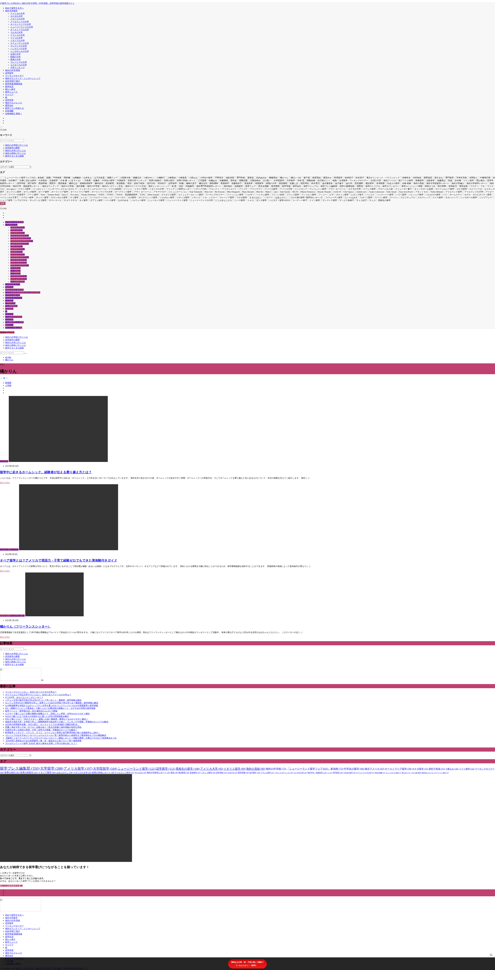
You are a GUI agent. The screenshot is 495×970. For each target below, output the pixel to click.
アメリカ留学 (78, 768)
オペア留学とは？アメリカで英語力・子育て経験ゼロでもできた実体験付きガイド (58, 560)
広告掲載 (9, 111)
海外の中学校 (276, 768)
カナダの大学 (16, 16)
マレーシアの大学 (18, 62)
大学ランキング (17, 67)
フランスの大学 (17, 35)
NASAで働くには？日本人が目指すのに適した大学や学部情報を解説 (37, 716)
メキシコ (279, 773)
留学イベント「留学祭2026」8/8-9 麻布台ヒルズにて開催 (31, 711)
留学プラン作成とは (14, 108)
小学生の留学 (349, 773)
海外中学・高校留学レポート (319, 773)
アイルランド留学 (124, 772)
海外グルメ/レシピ (13, 103)
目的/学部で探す (12, 81)
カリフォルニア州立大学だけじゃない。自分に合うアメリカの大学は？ (38, 695)
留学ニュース (11, 92)
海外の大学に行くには (15, 150)
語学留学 (9, 73)
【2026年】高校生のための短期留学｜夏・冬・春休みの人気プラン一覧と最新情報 (43, 741)
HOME (8, 357)
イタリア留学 (47, 772)
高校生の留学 (188, 768)
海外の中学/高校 (12, 70)
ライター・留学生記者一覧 (12, 615)
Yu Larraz (140, 773)
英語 (174, 773)
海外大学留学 (11, 11)
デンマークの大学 (18, 46)
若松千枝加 (437, 769)
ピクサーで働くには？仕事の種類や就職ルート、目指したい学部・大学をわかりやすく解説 (47, 714)
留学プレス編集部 (20, 768)
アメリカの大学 (17, 13)
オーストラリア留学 (398, 768)
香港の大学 (15, 59)
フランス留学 (267, 773)
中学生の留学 (354, 768)
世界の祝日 (12, 772)
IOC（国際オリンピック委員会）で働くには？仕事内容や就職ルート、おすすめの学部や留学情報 (50, 708)
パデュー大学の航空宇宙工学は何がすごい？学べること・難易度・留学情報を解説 (43, 700)
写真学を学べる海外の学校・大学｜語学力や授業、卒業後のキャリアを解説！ (41, 730)
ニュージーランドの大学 (21, 27)
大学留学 (51, 768)
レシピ (289, 773)
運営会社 (9, 105)
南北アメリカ (374, 768)
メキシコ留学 (208, 773)
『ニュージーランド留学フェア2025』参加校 (315, 768)
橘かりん (9, 360)
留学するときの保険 (14, 156)
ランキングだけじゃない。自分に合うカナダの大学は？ (31, 692)
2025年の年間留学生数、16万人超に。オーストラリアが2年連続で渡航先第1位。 (42, 724)
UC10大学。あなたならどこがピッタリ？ (24, 697)
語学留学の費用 (12, 148)
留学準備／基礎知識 (9, 549)
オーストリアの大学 (19, 30)
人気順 (8, 385)
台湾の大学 (15, 54)
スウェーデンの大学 (19, 43)
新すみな (406, 773)
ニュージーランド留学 (136, 768)
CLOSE (3, 130)
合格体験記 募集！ (13, 113)
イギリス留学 (235, 768)
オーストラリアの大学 (20, 24)
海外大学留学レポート (158, 773)
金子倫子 (254, 773)
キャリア (9, 95)
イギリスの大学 (17, 19)
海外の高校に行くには (15, 153)
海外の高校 (255, 768)
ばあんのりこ (64, 772)
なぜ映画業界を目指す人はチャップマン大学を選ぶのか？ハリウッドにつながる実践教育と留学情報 (51, 705)
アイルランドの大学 (19, 21)
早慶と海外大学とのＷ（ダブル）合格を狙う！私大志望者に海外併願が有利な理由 (43, 727)
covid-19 (232, 773)
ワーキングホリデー (14, 76)
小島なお (452, 769)
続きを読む (5, 483)
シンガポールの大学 (19, 51)
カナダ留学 (420, 769)
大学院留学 (105, 768)
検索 (2, 203)
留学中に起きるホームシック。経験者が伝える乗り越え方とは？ (46, 472)
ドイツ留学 (466, 769)
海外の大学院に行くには (16, 145)
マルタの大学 (16, 32)
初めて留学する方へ (14, 8)
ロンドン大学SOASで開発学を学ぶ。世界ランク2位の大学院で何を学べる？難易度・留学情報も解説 (51, 703)
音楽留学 (195, 773)
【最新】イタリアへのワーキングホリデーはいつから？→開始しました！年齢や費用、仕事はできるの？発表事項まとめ (61, 738)
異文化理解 (380, 773)
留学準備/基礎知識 (13, 84)
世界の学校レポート (103, 772)
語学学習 (9, 100)
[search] (25, 353)
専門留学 (338, 773)
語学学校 (221, 773)
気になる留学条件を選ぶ (11, 886)
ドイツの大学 (16, 38)
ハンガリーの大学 (18, 49)
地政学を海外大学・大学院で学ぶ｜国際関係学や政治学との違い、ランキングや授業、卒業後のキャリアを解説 (57, 722)
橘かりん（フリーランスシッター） (25, 626)
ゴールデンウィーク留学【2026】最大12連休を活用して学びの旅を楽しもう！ (41, 743)
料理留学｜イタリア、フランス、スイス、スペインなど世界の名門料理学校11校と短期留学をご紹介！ (52, 732)
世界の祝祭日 (29, 772)
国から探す (10, 89)
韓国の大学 (15, 57)
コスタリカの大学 (18, 65)
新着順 (8, 383)
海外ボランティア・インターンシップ (22, 78)
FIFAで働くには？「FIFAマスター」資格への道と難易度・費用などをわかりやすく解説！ (46, 719)
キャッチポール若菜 (393, 773)
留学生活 (9, 86)
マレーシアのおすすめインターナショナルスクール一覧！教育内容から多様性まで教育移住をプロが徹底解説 (55, 735)
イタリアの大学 (17, 40)
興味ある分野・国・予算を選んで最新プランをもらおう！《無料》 (247, 964)
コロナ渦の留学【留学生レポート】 (424, 773)
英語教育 (183, 773)
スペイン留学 (443, 773)
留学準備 (243, 773)
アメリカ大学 (211, 768)
